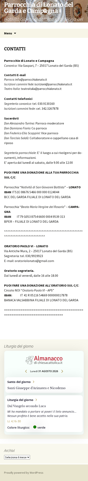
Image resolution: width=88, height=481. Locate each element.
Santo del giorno (44, 385)
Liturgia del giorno (44, 413)
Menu (8, 33)
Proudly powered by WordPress (23, 472)
